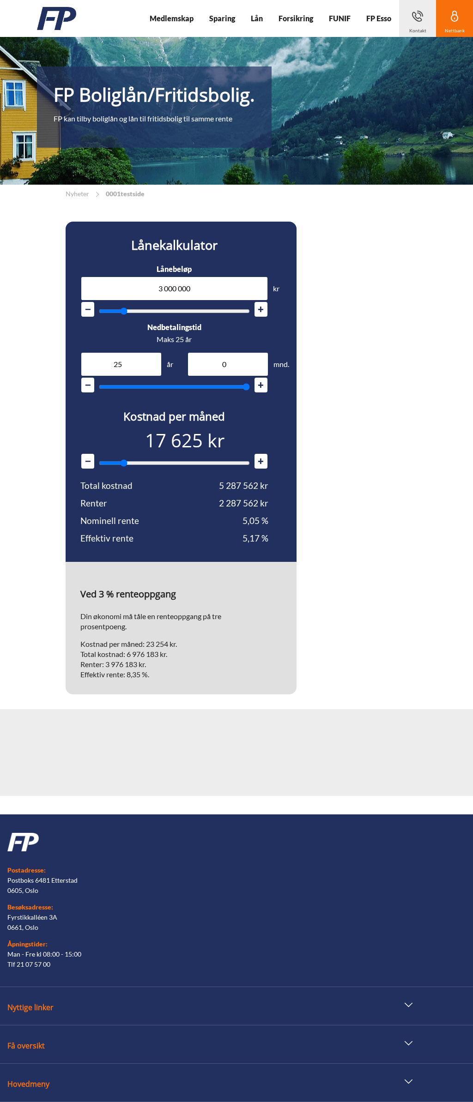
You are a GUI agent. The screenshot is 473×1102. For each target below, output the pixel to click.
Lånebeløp (174, 269)
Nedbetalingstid (174, 327)
